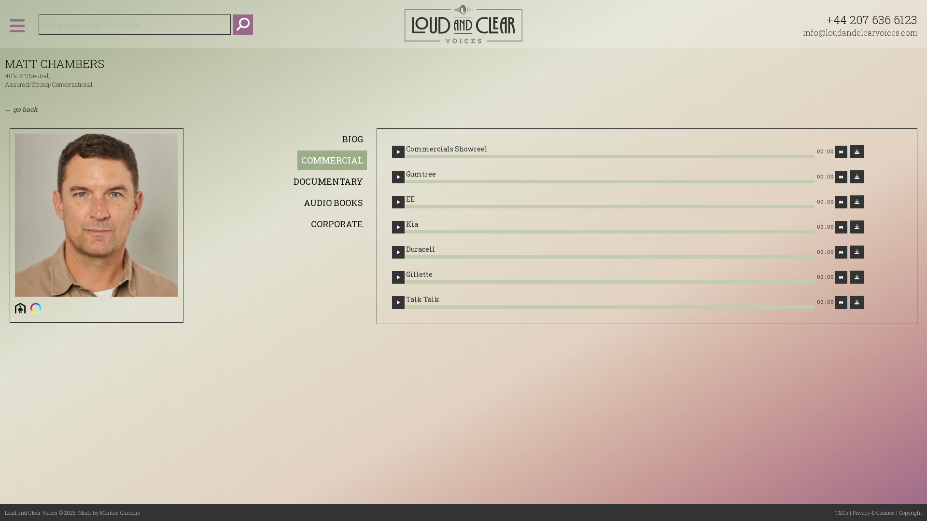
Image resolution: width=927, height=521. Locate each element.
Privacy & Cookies (874, 512)
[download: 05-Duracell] (857, 252)
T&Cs (841, 512)
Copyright (910, 512)
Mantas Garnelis (120, 512)
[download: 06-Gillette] (857, 277)
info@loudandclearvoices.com (860, 32)
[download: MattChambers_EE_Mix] (857, 201)
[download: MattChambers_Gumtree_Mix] (857, 176)
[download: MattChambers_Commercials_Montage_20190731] (857, 151)
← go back (21, 109)
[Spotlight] (35, 308)
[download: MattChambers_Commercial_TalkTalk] (857, 302)
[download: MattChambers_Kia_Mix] (857, 226)
